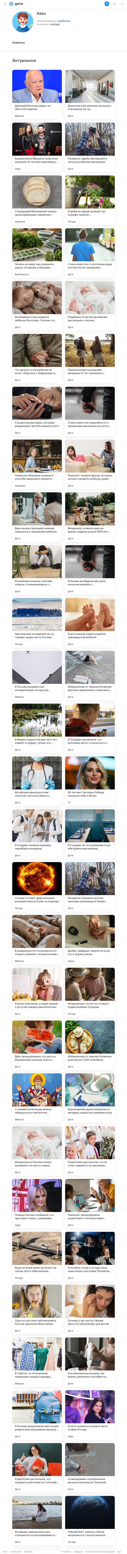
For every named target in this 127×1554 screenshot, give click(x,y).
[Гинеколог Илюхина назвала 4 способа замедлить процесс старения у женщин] (37, 464)
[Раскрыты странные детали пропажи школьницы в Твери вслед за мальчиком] (90, 887)
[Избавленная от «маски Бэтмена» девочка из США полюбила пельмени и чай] (90, 1045)
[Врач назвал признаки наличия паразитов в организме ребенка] (37, 517)
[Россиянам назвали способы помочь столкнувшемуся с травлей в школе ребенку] (37, 570)
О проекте (66, 1551)
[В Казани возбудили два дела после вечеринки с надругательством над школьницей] (90, 570)
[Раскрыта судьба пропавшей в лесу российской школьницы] (90, 147)
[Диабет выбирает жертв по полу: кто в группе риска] (90, 939)
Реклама (28, 1551)
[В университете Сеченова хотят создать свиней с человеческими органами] (37, 939)
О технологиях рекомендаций (100, 1551)
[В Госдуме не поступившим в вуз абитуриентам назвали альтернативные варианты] (90, 834)
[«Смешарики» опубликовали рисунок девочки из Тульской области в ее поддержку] (90, 1468)
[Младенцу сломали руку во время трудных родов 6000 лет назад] (90, 517)
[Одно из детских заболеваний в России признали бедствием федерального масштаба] (37, 1309)
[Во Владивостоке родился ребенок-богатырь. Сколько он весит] (37, 306)
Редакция (78, 1551)
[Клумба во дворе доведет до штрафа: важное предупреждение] (90, 200)
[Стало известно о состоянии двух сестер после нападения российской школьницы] (90, 253)
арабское (64, 20)
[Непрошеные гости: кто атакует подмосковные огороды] (90, 992)
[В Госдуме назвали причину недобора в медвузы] (37, 834)
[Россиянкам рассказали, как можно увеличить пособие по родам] (90, 1362)
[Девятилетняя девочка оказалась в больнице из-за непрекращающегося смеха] (90, 94)
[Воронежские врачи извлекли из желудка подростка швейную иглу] (90, 1098)
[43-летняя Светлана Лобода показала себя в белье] (90, 781)
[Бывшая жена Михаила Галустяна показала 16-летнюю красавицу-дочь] (37, 147)
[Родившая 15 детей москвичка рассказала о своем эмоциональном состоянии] (90, 306)
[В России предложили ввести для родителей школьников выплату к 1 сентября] (37, 1415)
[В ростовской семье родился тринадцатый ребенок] (90, 623)
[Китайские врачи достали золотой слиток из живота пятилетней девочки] (37, 781)
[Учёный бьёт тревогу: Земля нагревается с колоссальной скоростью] (90, 1520)
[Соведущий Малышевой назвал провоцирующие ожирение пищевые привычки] (37, 200)
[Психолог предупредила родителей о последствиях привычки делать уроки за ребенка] (90, 1204)
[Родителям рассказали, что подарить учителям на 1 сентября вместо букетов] (37, 1468)
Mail (5, 1551)
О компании (15, 1551)
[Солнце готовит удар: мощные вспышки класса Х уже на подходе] (37, 887)
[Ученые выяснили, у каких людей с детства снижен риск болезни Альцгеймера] (37, 992)
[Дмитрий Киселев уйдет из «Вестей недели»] (37, 94)
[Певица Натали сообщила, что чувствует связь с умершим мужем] (37, 1204)
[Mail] (11, 4)
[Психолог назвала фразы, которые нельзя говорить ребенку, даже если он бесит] (90, 464)
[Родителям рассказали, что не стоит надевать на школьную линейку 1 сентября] (90, 1151)
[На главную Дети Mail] (18, 4)
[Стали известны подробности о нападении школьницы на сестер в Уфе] (90, 411)
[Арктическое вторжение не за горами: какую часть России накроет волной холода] (37, 623)
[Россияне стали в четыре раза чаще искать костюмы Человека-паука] (90, 1256)
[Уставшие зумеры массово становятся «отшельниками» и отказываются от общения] (37, 1520)
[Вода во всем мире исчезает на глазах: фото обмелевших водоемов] (37, 1256)
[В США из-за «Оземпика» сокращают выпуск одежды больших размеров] (37, 1362)
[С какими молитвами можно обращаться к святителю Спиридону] (37, 1098)
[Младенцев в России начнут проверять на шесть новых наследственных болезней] (37, 1151)
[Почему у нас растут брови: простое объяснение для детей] (90, 1309)
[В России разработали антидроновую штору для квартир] (37, 675)
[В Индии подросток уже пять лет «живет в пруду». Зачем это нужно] (37, 728)
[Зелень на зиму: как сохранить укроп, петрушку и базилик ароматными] (37, 253)
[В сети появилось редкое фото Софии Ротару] (90, 1415)
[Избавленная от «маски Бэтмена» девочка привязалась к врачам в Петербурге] (90, 675)
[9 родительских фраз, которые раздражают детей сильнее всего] (37, 411)
